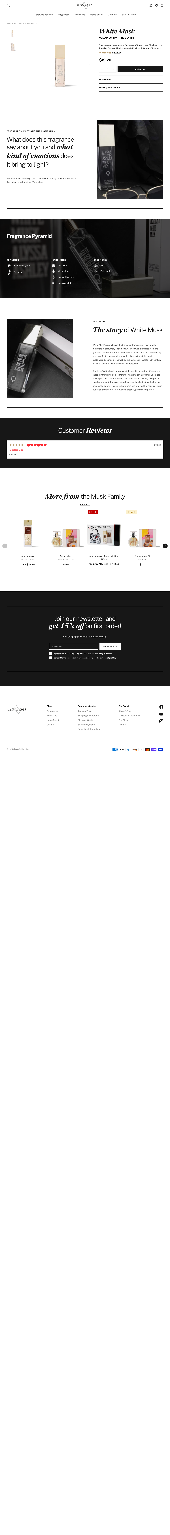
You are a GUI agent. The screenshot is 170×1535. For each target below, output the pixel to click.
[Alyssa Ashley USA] (85, 5)
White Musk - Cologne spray (27, 23)
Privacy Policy (99, 636)
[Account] (150, 5)
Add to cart (140, 69)
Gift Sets (112, 14)
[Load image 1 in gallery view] (59, 62)
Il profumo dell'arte (43, 14)
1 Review (116, 53)
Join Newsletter (110, 646)
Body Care (80, 14)
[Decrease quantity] (102, 69)
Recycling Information (89, 729)
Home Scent (96, 14)
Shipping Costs (85, 720)
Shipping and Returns (88, 715)
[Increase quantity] (113, 69)
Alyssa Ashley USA (21, 749)
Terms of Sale (85, 711)
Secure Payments (86, 724)
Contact (122, 724)
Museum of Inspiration (130, 715)
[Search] (8, 5)
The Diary (123, 720)
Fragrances (63, 14)
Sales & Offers (129, 14)
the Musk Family (85, 496)
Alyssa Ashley (11, 23)
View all (85, 504)
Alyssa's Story (126, 711)
